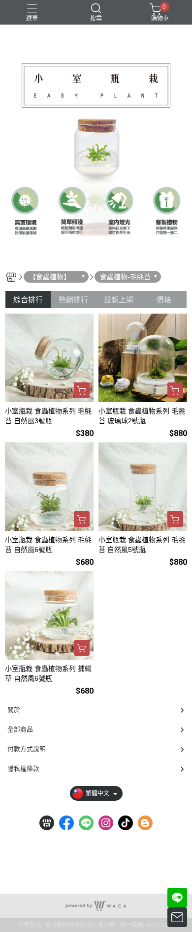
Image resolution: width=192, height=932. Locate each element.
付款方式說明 (26, 749)
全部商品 (20, 729)
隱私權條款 (23, 768)
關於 (13, 709)
